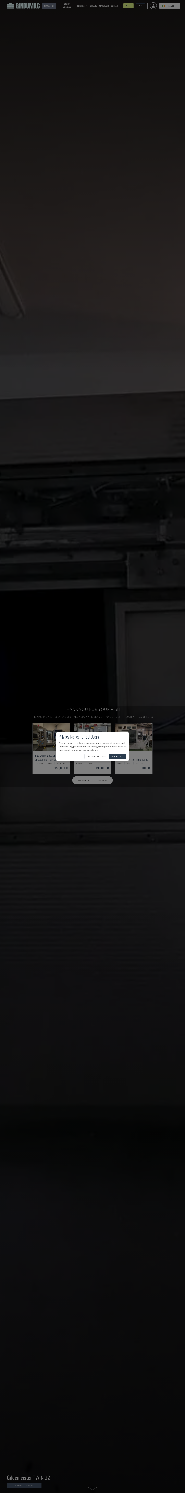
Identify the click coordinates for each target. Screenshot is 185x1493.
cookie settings (96, 756)
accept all (118, 756)
